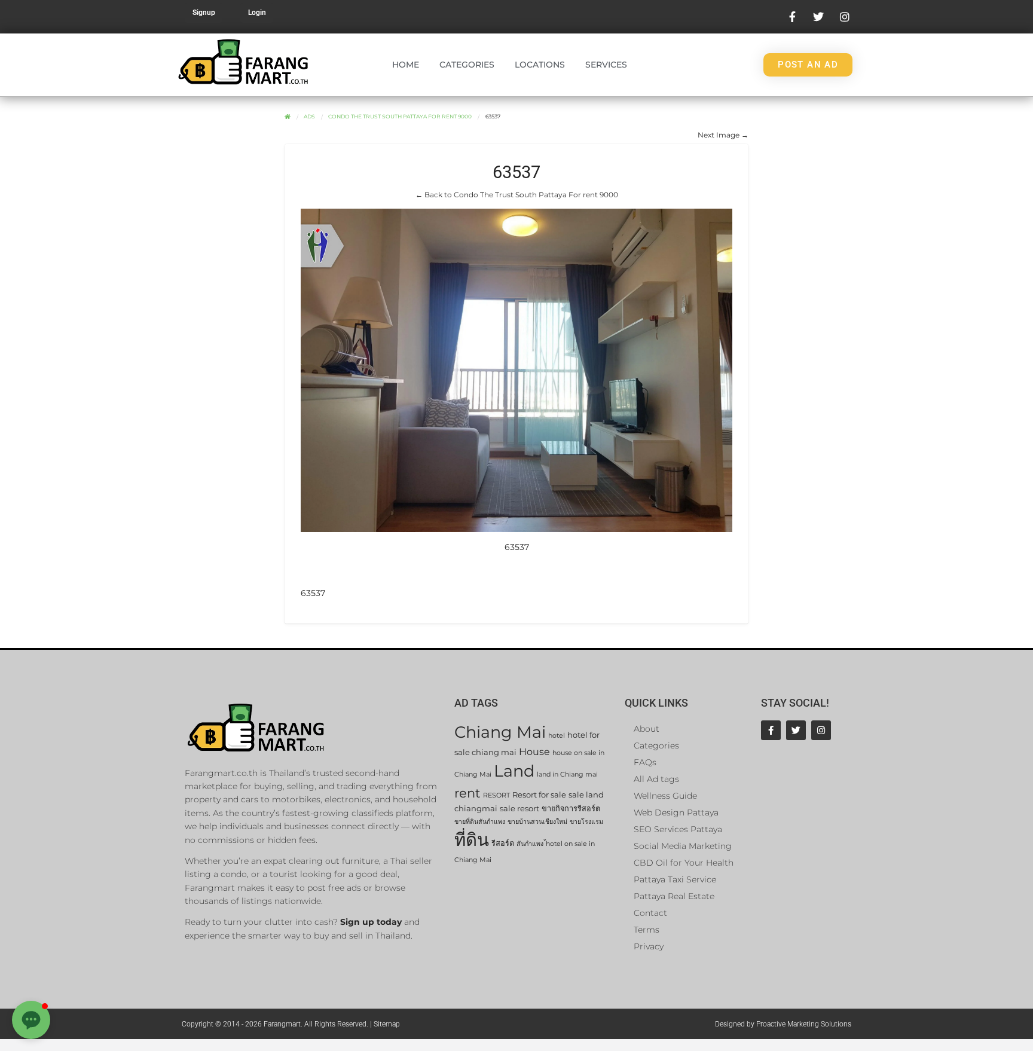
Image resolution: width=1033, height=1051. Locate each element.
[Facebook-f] (771, 730)
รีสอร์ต (502, 843)
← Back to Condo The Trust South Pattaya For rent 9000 (516, 194)
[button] (31, 1020)
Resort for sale (539, 794)
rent (467, 793)
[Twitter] (796, 730)
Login (257, 12)
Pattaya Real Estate (674, 896)
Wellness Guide (665, 795)
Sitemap (387, 1024)
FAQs (645, 762)
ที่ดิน (471, 839)
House (534, 751)
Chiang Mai (500, 732)
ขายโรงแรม (586, 822)
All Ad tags (656, 779)
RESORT (496, 795)
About (646, 728)
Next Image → (723, 134)
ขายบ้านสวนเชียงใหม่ (537, 822)
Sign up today (371, 921)
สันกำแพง (529, 844)
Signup (203, 12)
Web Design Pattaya (676, 812)
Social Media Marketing (683, 846)
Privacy (649, 946)
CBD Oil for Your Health (684, 862)
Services (606, 64)
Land (514, 771)
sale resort (519, 808)
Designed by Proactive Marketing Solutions (783, 1024)
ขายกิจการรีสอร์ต (571, 808)
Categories (466, 64)
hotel (556, 736)
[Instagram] (821, 730)
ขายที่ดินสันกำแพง (479, 822)
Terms (646, 929)
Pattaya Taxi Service (675, 879)
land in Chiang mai (567, 774)
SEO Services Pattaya (678, 829)
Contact (650, 913)
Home (405, 64)
